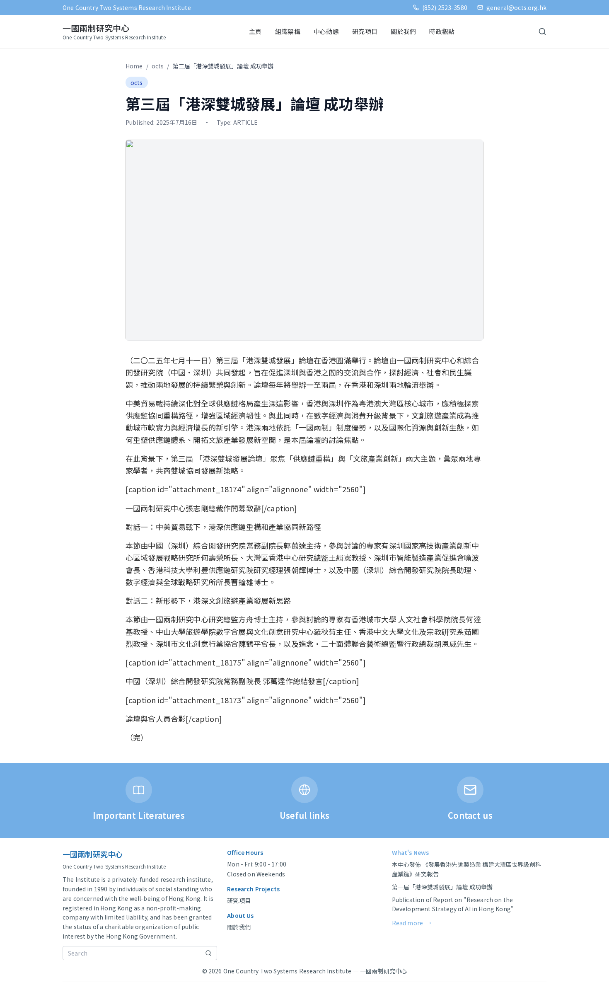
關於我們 (403, 31)
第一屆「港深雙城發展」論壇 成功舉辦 (442, 887)
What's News (410, 852)
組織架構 (287, 31)
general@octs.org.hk (516, 7)
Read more (412, 923)
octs (158, 66)
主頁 (255, 31)
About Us (240, 915)
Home (134, 66)
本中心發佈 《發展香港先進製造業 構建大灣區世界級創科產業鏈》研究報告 (466, 869)
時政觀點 (441, 31)
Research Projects (253, 889)
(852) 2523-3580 (444, 7)
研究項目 (364, 31)
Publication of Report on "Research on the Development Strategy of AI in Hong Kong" (453, 904)
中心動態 (326, 31)
